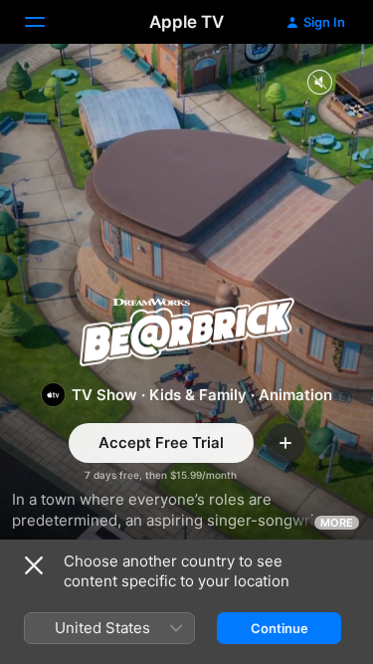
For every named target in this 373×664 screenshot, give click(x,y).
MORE (336, 523)
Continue (279, 628)
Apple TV (186, 22)
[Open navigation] (47, 22)
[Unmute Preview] (319, 83)
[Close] (34, 565)
